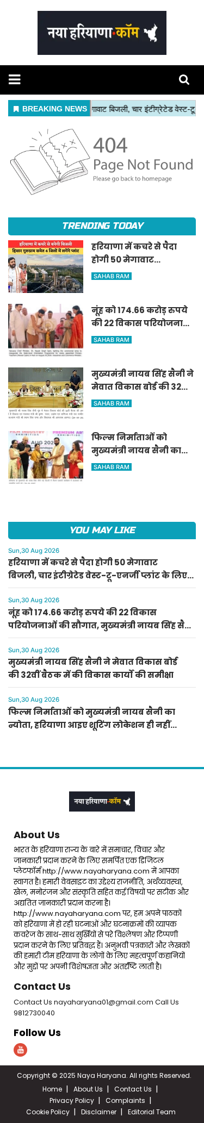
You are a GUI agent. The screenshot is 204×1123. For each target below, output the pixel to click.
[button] (14, 79)
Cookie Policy (48, 1111)
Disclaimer (98, 1111)
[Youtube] (20, 1050)
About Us (37, 834)
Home (52, 1089)
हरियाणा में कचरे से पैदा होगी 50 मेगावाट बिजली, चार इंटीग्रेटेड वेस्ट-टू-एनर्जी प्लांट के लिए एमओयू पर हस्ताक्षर (97, 575)
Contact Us (42, 986)
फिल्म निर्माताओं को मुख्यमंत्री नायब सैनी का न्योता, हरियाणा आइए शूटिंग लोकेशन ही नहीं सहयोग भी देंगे (91, 725)
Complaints (125, 1100)
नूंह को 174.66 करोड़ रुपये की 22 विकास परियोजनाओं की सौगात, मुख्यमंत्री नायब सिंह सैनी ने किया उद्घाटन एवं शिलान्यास (101, 625)
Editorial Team (152, 1111)
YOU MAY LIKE (102, 530)
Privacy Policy (72, 1100)
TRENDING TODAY (102, 226)
